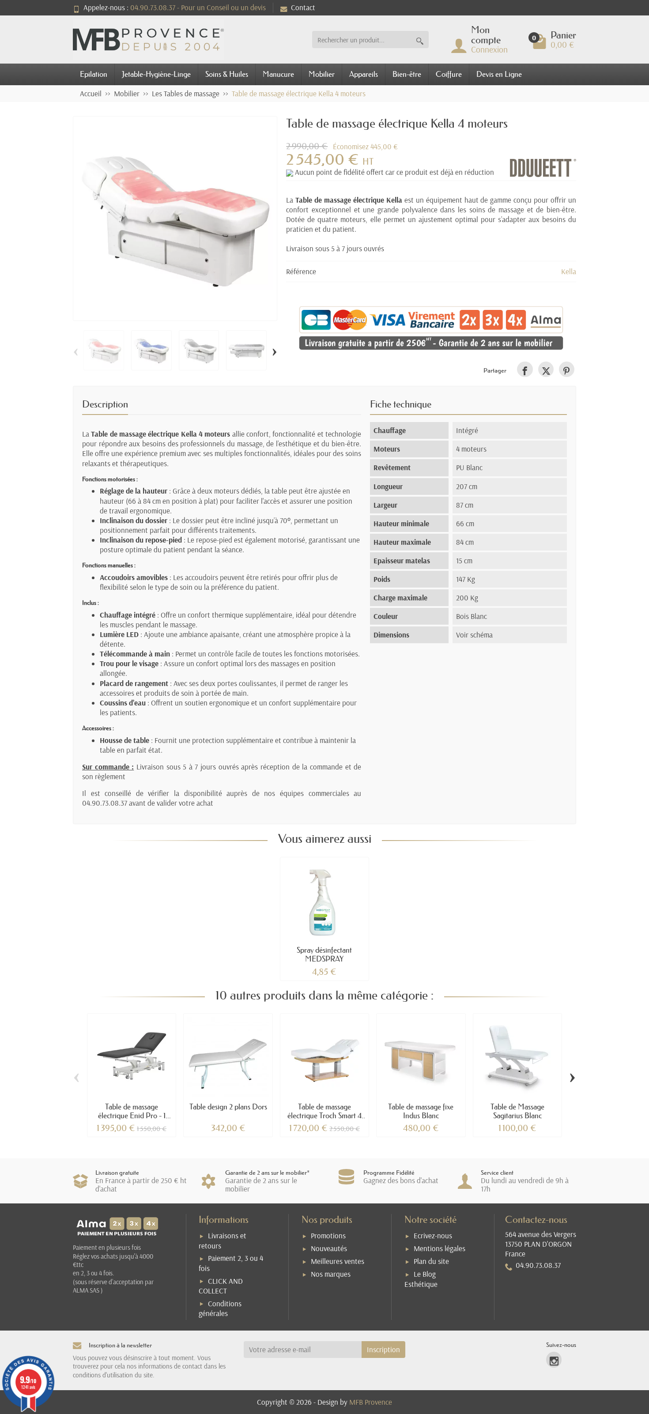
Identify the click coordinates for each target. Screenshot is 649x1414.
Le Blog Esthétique (421, 1279)
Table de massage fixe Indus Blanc (420, 1111)
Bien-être (406, 74)
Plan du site (431, 1261)
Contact (303, 7)
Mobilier (322, 74)
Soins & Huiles (226, 74)
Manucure (278, 74)
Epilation (93, 74)
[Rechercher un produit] (420, 39)
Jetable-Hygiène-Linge (156, 74)
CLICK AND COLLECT (221, 1286)
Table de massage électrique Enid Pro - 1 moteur (132, 1115)
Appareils (363, 74)
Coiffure (449, 74)
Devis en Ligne (499, 74)
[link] (524, 369)
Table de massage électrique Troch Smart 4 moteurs (324, 1115)
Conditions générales (220, 1308)
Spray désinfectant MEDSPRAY (324, 954)
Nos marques (331, 1273)
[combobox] (361, 39)
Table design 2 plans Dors (228, 1106)
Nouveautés (329, 1248)
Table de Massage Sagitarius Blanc (517, 1111)
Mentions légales (439, 1248)
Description (105, 404)
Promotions (328, 1235)
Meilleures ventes (337, 1261)
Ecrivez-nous (433, 1235)
